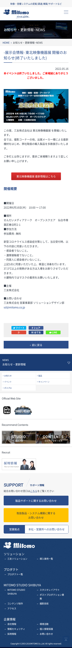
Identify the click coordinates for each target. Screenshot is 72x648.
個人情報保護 (46, 629)
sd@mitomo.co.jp (14, 307)
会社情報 (11, 624)
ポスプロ (8, 388)
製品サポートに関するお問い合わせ (36, 500)
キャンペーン (43, 381)
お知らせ (8, 375)
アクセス (11, 608)
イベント (8, 381)
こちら (33, 491)
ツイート (20, 327)
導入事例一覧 (46, 558)
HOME (6, 42)
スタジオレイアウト (50, 590)
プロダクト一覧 (15, 574)
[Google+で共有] (18, 332)
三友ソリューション (17, 558)
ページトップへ (66, 639)
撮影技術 (44, 603)
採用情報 (11, 634)
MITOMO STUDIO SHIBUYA (16, 591)
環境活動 (44, 624)
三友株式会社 (20, 14)
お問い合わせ (36, 515)
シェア (36, 327)
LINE (54, 332)
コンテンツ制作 (15, 603)
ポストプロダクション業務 (52, 596)
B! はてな (36, 332)
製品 (40, 375)
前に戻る (37, 345)
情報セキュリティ (16, 629)
